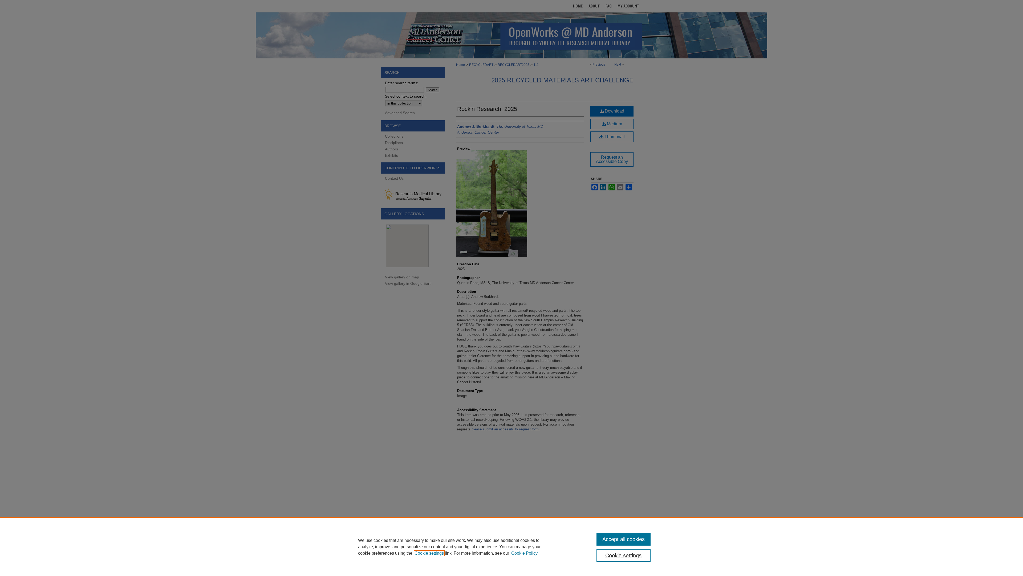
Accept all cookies (623, 539)
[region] (511, 546)
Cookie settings (429, 553)
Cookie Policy (524, 553)
